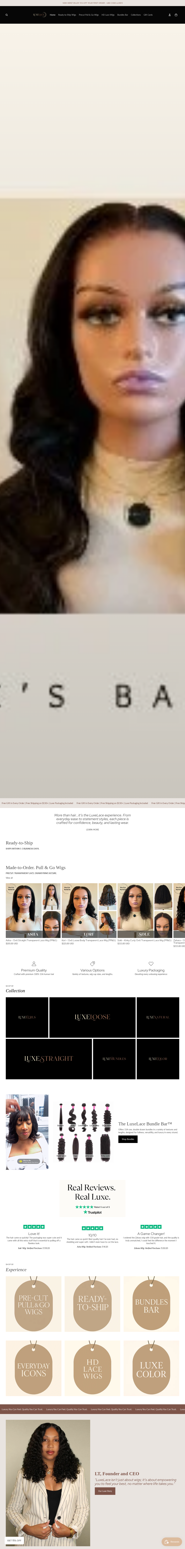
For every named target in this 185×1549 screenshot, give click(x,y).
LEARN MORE (92, 829)
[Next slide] (176, 854)
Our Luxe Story (105, 1491)
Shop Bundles (128, 1139)
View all (9, 878)
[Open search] (6, 15)
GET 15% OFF (14, 1540)
